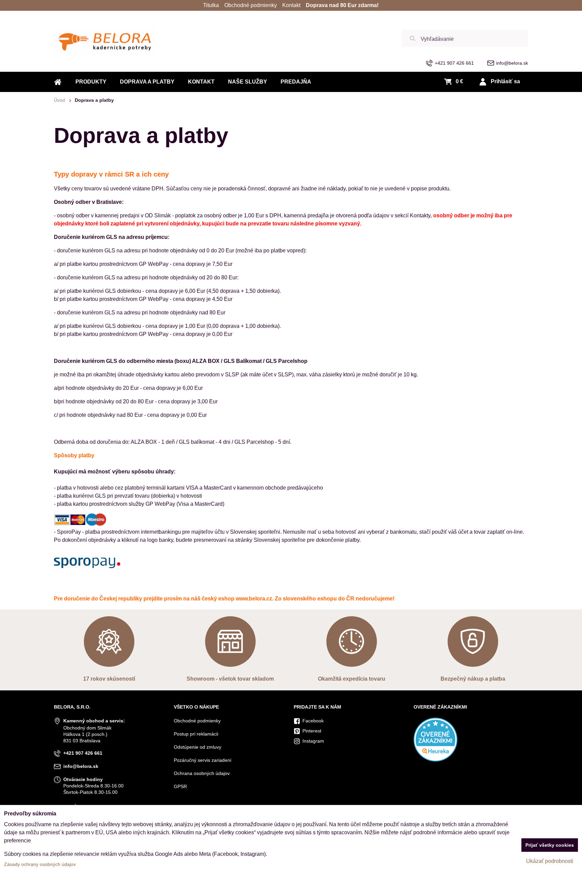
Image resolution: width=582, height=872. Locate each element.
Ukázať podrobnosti (549, 861)
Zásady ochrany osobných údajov (40, 864)
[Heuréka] (435, 759)
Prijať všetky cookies (549, 845)
